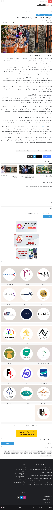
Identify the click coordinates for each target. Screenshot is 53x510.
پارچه (50, 455)
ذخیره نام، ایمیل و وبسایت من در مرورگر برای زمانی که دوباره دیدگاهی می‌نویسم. (37, 213)
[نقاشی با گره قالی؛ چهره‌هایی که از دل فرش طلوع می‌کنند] (9, 169)
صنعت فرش (41, 127)
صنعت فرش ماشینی (34, 151)
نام (51, 202)
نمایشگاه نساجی (7, 453)
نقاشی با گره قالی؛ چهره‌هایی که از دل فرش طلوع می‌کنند (9, 175)
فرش (6, 451)
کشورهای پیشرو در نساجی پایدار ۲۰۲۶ (45, 175)
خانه (50, 12)
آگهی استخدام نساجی (47, 451)
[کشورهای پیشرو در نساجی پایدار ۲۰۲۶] (44, 169)
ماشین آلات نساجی (37, 453)
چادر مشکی (42, 455)
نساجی (21, 453)
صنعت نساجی (10, 451)
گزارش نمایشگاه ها (40, 14)
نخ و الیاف (26, 453)
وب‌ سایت (23, 208)
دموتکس (32, 451)
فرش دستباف (49, 453)
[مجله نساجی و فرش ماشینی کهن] (42, 6)
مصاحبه (30, 453)
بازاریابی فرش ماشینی (45, 151)
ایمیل (51, 208)
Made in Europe (22, 467)
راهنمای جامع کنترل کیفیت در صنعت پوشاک (39, 1)
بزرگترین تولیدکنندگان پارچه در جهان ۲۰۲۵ (20, 470)
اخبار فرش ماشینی (46, 12)
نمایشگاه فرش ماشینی (22, 151)
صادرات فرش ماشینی (26, 451)
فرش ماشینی (43, 453)
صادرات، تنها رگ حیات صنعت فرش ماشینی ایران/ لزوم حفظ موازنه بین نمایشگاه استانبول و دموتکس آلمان (26, 176)
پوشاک (47, 455)
